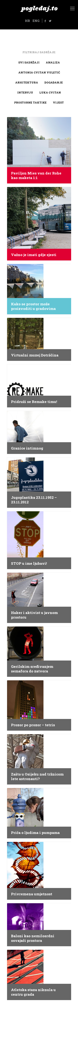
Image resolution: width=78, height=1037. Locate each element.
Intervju (25, 92)
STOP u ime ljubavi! (29, 563)
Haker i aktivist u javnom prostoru (34, 615)
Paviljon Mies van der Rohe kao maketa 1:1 (36, 175)
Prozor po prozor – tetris (33, 725)
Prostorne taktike (30, 102)
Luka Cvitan (50, 92)
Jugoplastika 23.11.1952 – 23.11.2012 (34, 499)
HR (27, 21)
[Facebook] (45, 21)
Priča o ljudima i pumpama (35, 832)
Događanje (53, 82)
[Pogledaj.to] (39, 8)
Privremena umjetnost (31, 894)
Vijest (58, 102)
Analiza (53, 62)
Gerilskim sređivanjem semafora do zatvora (32, 668)
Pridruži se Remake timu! (34, 401)
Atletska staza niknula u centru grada (33, 992)
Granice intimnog (27, 448)
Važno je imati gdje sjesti (33, 255)
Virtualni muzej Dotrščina (34, 355)
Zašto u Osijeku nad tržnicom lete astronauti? (37, 776)
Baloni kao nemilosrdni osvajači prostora (32, 938)
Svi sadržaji (29, 62)
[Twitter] (50, 21)
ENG (36, 21)
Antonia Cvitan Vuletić (39, 72)
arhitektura (26, 82)
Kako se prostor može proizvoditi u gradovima (33, 306)
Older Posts (39, 1009)
